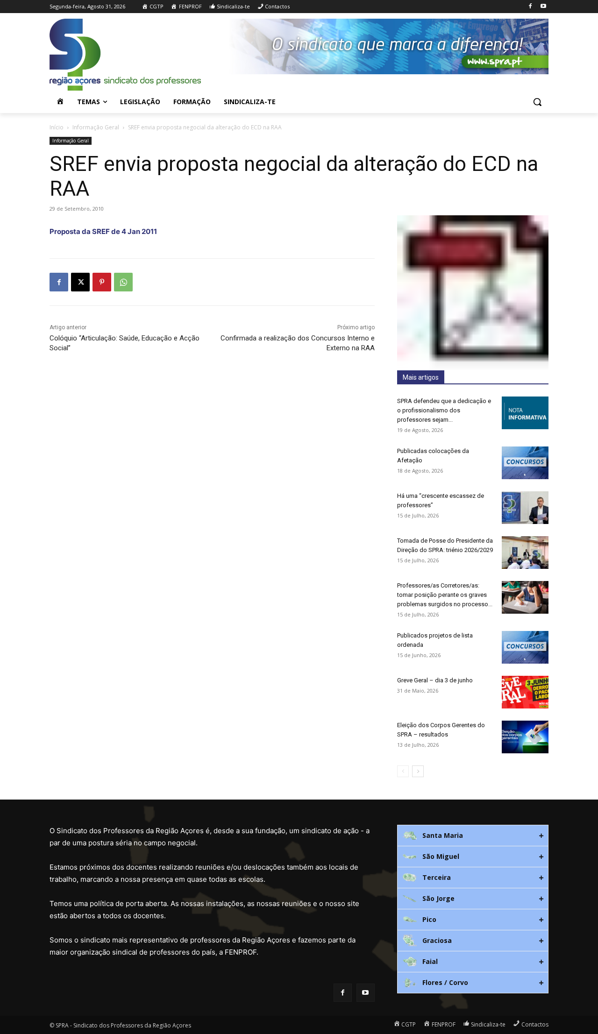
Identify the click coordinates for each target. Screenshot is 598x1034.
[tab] (472, 835)
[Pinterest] (102, 282)
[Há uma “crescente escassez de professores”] (525, 507)
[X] (80, 282)
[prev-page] (403, 771)
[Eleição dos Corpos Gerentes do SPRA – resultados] (525, 737)
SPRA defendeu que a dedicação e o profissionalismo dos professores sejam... (444, 410)
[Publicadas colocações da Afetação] (525, 462)
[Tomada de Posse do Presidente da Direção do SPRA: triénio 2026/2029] (525, 552)
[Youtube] (543, 6)
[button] (537, 102)
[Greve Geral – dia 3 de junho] (525, 692)
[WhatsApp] (123, 282)
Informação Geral (95, 127)
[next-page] (418, 771)
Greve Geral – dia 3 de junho (435, 680)
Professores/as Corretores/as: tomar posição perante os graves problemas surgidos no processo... (444, 595)
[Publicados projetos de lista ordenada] (525, 647)
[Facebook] (530, 6)
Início (57, 127)
